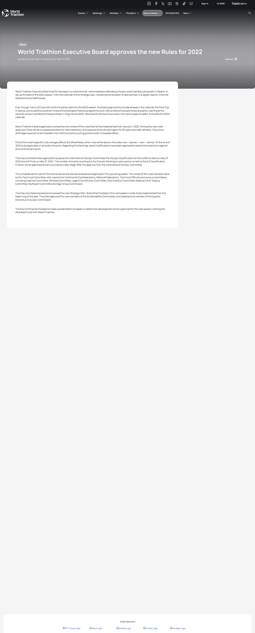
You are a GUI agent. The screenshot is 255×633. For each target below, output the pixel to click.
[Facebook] (156, 4)
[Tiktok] (184, 4)
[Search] (249, 13)
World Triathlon (13, 13)
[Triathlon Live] (239, 3)
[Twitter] (162, 4)
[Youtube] (170, 3)
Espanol (229, 59)
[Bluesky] (191, 4)
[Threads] (177, 4)
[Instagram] (149, 4)
